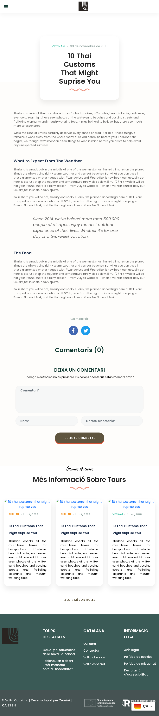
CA (4, 705)
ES (9, 705)
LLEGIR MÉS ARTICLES (79, 600)
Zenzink (65, 700)
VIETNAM (58, 46)
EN (14, 705)
